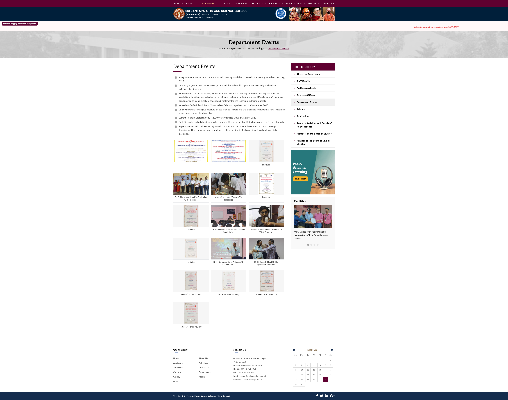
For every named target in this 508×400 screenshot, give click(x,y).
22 (330, 375)
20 (320, 375)
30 (295, 384)
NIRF (299, 3)
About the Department (309, 74)
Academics (274, 3)
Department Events (307, 102)
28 (325, 379)
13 (320, 370)
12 (314, 370)
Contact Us (328, 3)
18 (308, 375)
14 (325, 370)
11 (308, 370)
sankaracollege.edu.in (252, 379)
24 (302, 379)
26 (314, 379)
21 (325, 375)
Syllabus (301, 109)
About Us (190, 3)
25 (308, 379)
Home (177, 3)
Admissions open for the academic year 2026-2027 (414, 27)
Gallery (312, 3)
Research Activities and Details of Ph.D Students (314, 125)
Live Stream (300, 178)
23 (295, 379)
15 (330, 370)
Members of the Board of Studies (314, 133)
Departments (208, 3)
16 (295, 375)
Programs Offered (306, 95)
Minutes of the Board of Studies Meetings (313, 142)
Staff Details (303, 81)
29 (330, 379)
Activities (257, 3)
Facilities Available (306, 88)
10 (302, 370)
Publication (303, 116)
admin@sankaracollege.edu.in (253, 376)
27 (320, 379)
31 (302, 384)
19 (314, 375)
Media (288, 3)
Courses (225, 3)
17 (302, 375)
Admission (241, 3)
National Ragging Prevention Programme (19, 23)
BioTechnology (256, 48)
